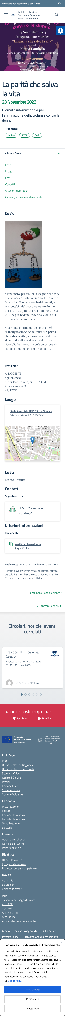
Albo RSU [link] (7, 904)
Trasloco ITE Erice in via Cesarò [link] (22, 654)
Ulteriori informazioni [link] (17, 191)
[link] (60, 30)
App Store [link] (21, 718)
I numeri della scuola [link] (14, 815)
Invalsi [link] (6, 782)
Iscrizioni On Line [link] (11, 777)
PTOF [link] (24, 135)
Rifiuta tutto (32, 1008)
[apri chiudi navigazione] (6, 15)
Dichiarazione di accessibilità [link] (41, 937)
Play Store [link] (47, 718)
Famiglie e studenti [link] (13, 843)
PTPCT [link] (6, 896)
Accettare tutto (32, 989)
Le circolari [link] (8, 884)
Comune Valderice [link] (12, 794)
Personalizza (32, 999)
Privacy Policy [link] (10, 937)
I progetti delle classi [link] (14, 864)
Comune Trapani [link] (11, 790)
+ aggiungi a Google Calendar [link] (44, 593)
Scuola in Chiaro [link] (11, 773)
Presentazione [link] (10, 806)
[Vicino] (61, 942)
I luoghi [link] (6, 811)
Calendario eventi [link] (12, 889)
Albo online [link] (49, 931)
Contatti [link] (10, 184)
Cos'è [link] (8, 165)
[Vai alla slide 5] (37, 694)
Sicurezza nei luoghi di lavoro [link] (18, 900)
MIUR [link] (5, 761)
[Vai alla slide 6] (41, 694)
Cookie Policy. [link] (15, 981)
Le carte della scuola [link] (14, 819)
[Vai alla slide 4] (33, 694)
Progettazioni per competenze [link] (19, 868)
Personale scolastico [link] (13, 839)
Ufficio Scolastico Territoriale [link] (18, 769)
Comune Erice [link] (10, 786)
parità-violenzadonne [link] (28, 544)
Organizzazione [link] (11, 823)
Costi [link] (8, 178)
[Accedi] (59, 3)
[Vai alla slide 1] (22, 694)
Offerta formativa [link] (12, 860)
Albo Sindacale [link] (10, 913)
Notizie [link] (11, 135)
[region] (32, 977)
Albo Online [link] (9, 917)
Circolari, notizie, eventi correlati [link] (23, 197)
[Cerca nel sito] (56, 15)
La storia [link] (7, 827)
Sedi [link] (37, 135)
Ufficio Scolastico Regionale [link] (18, 765)
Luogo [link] (8, 171)
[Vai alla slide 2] (25, 694)
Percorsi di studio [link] (11, 848)
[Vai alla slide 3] (29, 694)
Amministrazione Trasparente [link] (19, 921)
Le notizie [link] (7, 880)
